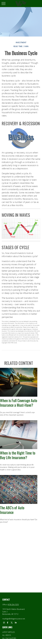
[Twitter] (11, 622)
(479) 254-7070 (13, 604)
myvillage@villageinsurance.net (13, 619)
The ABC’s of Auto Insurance (12, 510)
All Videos (6, 635)
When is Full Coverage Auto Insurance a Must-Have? (18, 402)
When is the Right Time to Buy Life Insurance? (17, 455)
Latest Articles (8, 632)
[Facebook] (7, 622)
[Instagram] (3, 622)
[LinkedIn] (15, 622)
